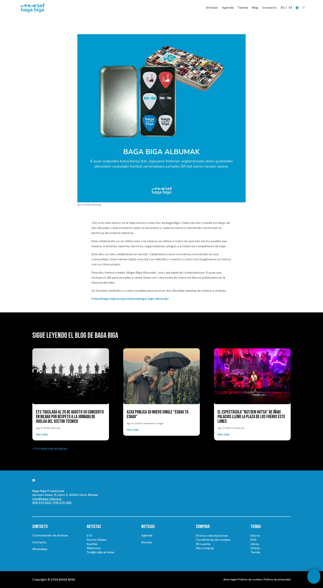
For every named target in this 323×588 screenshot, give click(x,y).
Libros (254, 544)
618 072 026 (62, 502)
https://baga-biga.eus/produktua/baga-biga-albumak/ (130, 299)
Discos (255, 536)
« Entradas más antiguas (49, 448)
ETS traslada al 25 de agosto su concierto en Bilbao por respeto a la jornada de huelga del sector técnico (70, 416)
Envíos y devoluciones (212, 536)
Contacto (269, 8)
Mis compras (205, 548)
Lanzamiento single (153, 423)
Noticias (96, 204)
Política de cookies (250, 579)
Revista (146, 542)
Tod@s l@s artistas (100, 552)
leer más (42, 434)
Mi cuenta (203, 544)
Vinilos (255, 548)
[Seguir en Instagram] (43, 510)
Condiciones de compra (213, 540)
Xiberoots (94, 548)
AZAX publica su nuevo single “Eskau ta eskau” (157, 414)
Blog (255, 8)
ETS (89, 536)
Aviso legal (229, 579)
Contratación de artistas (50, 535)
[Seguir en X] (50, 510)
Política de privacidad (277, 579)
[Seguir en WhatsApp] (65, 510)
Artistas (212, 8)
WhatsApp (39, 549)
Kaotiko (92, 544)
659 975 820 (42, 502)
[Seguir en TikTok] (73, 510)
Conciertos (238, 428)
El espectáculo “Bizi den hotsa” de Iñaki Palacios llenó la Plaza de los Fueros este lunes (251, 416)
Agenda (227, 8)
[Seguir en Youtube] (35, 510)
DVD (253, 540)
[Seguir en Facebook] (58, 510)
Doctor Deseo (96, 540)
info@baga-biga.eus (46, 499)
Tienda (243, 8)
